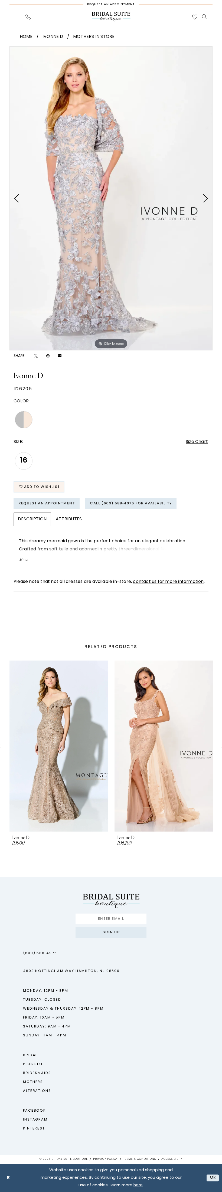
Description (32, 519)
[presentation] (58, 746)
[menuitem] (18, 17)
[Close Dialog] (8, 1178)
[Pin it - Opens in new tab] (48, 356)
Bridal (30, 1055)
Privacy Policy (105, 1159)
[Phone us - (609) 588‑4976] (28, 16)
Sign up (111, 932)
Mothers (33, 1082)
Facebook (34, 1110)
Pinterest (34, 1128)
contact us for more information (168, 582)
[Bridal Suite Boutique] (111, 17)
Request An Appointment (46, 503)
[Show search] (204, 16)
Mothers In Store (94, 37)
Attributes (69, 519)
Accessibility (172, 1159)
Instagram (35, 1119)
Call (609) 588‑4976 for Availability (131, 503)
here (138, 1185)
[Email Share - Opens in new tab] (60, 356)
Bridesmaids (37, 1073)
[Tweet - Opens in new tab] (36, 356)
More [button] (23, 560)
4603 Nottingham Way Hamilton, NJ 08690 (71, 971)
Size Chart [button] (197, 442)
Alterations (37, 1091)
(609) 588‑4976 (40, 953)
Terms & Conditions (139, 1159)
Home (26, 37)
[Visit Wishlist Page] (195, 16)
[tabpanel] (111, 198)
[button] (18, 17)
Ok (213, 1178)
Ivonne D (53, 37)
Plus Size (33, 1064)
